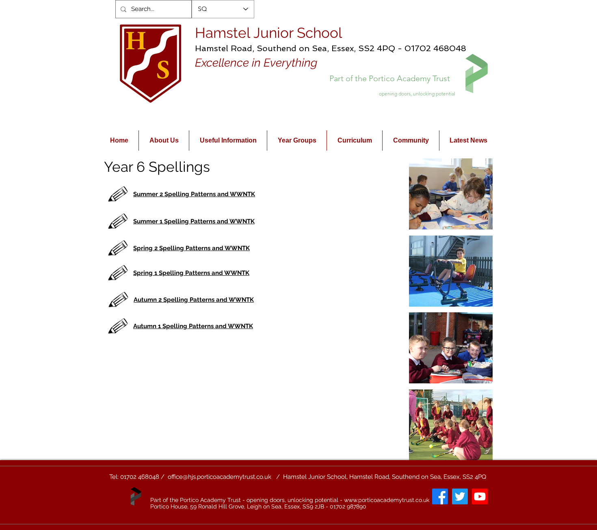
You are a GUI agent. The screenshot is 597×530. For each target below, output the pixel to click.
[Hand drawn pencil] (118, 194)
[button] (451, 193)
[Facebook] (440, 496)
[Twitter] (460, 496)
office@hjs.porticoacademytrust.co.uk (219, 476)
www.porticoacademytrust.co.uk (386, 500)
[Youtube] (480, 496)
